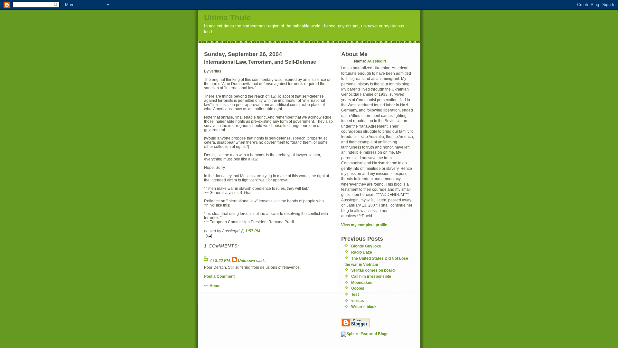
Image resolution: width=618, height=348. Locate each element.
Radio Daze (361, 252)
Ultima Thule (227, 17)
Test (355, 294)
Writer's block (364, 306)
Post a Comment (219, 276)
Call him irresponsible (371, 276)
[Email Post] (268, 236)
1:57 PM (252, 231)
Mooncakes (361, 282)
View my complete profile (364, 225)
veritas (357, 300)
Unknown (246, 260)
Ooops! (357, 288)
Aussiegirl (376, 61)
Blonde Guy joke (366, 246)
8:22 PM (222, 260)
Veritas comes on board (373, 270)
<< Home (212, 286)
